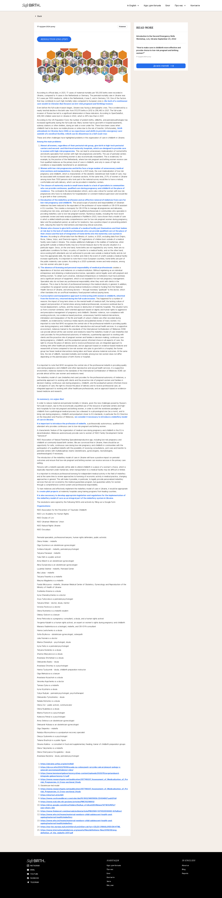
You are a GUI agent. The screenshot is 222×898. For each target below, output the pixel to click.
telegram (34, 882)
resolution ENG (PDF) (54, 39)
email (32, 870)
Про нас (110, 869)
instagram (35, 866)
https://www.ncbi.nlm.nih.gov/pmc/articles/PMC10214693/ (67, 801)
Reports (185, 873)
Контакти (195, 5)
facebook (34, 878)
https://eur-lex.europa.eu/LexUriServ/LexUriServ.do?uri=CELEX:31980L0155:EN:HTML (80, 827)
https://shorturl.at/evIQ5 (51, 795)
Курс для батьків (152, 5)
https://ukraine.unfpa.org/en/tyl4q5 (57, 764)
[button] (133, 5)
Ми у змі (110, 885)
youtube (34, 874)
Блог (167, 5)
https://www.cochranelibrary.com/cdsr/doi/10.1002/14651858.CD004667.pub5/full (78, 798)
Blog (183, 869)
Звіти (109, 881)
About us (185, 865)
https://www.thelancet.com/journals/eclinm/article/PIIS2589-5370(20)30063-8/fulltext (81, 811)
